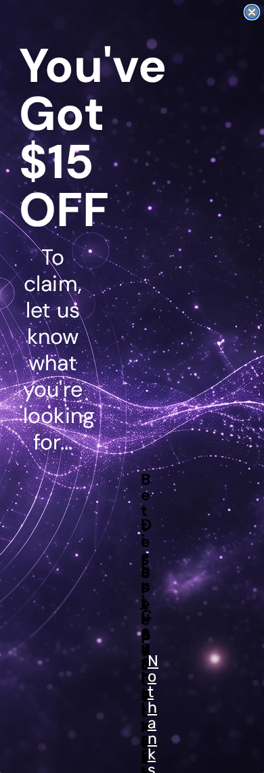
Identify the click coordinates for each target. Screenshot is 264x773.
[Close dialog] (252, 12)
